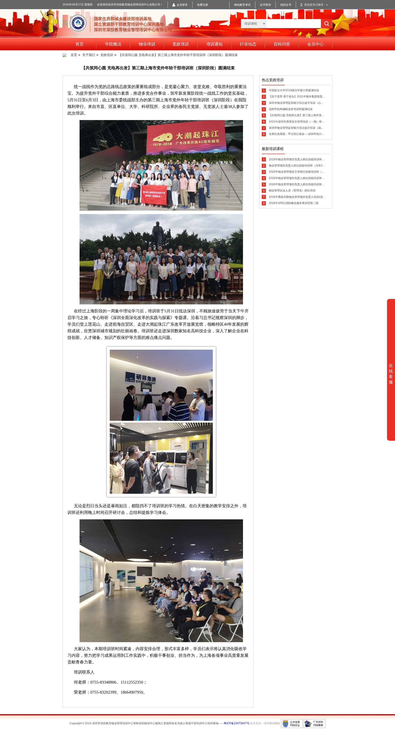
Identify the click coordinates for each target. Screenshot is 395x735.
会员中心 (315, 44)
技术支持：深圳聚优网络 (265, 723)
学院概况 (113, 44)
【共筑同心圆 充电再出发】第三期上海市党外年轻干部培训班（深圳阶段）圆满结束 (178, 55)
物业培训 (147, 44)
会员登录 (182, 4)
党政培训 (180, 44)
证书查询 (265, 4)
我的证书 (285, 4)
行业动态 (248, 44)
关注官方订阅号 (314, 4)
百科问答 (282, 44)
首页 (79, 44)
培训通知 (214, 44)
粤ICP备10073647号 (236, 723)
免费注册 (202, 4)
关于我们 (88, 55)
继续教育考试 (242, 4)
